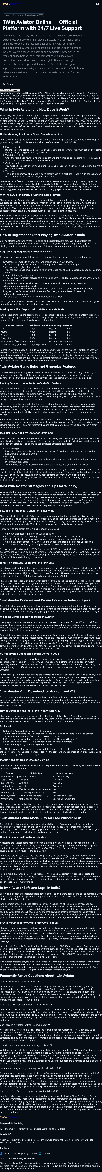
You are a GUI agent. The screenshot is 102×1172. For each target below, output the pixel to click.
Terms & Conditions (49, 1139)
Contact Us (28, 1142)
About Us (4, 1139)
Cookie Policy (32, 1139)
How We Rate (86, 1139)
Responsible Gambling (38, 1128)
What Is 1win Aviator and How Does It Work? (23, 93)
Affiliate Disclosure (69, 1139)
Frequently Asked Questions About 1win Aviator (39, 103)
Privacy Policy (17, 1139)
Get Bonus (8, 84)
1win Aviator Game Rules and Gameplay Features (30, 95)
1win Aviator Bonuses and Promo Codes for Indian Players (38, 98)
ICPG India (58, 1128)
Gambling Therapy (15, 1128)
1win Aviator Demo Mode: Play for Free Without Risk (48, 101)
